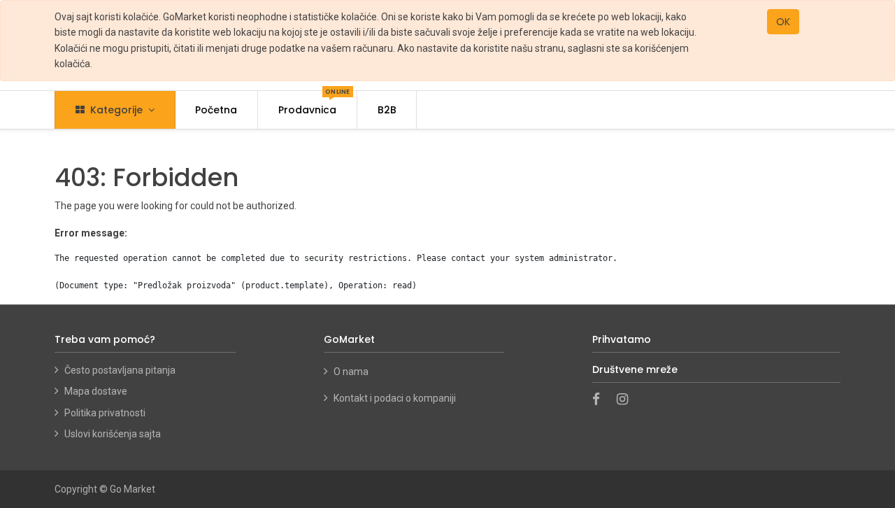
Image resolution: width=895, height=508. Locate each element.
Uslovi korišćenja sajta (112, 433)
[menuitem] (217, 110)
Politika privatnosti (104, 412)
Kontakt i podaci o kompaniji (395, 398)
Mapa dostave (95, 391)
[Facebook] (600, 400)
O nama (352, 371)
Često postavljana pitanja (120, 370)
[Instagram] (627, 400)
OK (783, 22)
